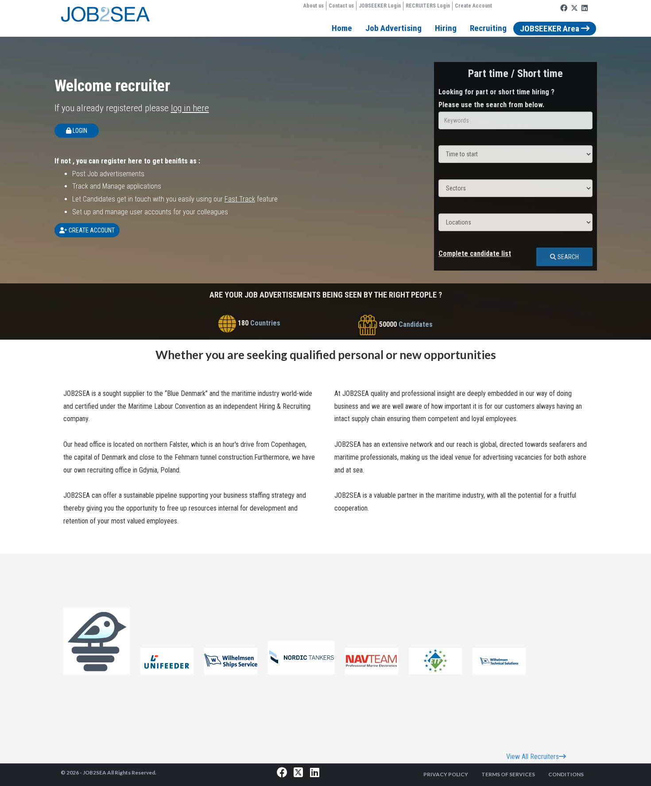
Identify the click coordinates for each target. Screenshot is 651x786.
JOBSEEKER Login (380, 6)
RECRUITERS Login (428, 6)
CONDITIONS (566, 774)
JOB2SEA (94, 772)
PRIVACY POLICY (445, 774)
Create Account (473, 6)
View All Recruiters (532, 756)
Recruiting (488, 28)
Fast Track (240, 199)
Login (79, 130)
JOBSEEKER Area (550, 28)
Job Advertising (393, 28)
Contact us (341, 6)
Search (567, 256)
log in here (190, 108)
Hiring (446, 28)
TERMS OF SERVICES (508, 774)
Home (342, 28)
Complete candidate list (474, 253)
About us (313, 6)
